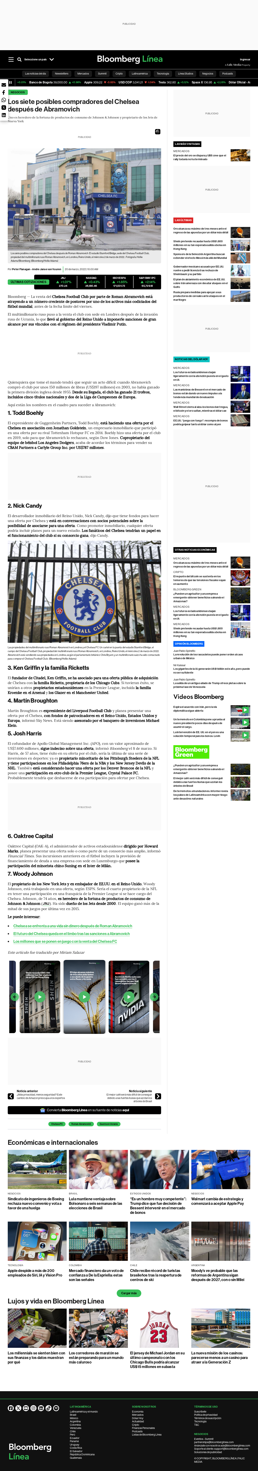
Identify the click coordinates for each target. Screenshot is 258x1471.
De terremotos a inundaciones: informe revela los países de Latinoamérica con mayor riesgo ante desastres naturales (200, 795)
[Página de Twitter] (18, 1408)
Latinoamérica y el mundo (84, 1411)
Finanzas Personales (143, 1427)
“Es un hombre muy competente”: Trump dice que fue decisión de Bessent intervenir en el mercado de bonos (158, 1206)
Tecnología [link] (163, 73)
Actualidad (138, 1421)
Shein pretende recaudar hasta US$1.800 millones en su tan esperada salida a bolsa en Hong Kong (199, 245)
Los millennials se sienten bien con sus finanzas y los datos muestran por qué (36, 1357)
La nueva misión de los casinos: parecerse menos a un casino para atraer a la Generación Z (219, 1357)
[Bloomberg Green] (211, 752)
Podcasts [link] (227, 73)
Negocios (18, 92)
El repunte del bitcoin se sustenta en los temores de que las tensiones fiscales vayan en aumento (199, 580)
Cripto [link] (119, 73)
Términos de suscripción (207, 1418)
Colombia (75, 1424)
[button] (157, 131)
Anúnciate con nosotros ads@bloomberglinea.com (222, 1445)
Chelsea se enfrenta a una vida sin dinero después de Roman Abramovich (72, 926)
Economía (137, 1411)
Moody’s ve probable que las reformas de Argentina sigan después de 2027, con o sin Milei (217, 1275)
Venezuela (75, 1427)
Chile (73, 1431)
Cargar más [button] (129, 1293)
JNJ (46, 903)
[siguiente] (158, 1096)
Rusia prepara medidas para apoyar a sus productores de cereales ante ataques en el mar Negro (199, 296)
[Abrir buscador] (19, 59)
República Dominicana (82, 1454)
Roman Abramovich (81, 1124)
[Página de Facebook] (11, 1408)
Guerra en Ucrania (109, 1124)
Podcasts (137, 1431)
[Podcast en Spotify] (56, 1408)
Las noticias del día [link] (35, 73)
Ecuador (75, 1437)
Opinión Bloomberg (189, 643)
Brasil (73, 1414)
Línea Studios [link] (185, 73)
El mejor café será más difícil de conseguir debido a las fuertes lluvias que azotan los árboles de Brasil (129, 1098)
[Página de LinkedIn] (41, 1408)
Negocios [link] (207, 73)
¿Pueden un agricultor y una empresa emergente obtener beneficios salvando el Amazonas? (198, 597)
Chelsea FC (57, 1124)
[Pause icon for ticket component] (10, 82)
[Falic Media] (227, 65)
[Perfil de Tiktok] (49, 1408)
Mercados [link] (83, 73)
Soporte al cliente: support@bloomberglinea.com (221, 1448)
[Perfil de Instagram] (33, 1408)
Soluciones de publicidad (208, 1452)
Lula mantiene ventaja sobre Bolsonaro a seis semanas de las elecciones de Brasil (95, 1203)
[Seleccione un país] (51, 59)
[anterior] (11, 1096)
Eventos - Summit (203, 1438)
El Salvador (76, 1451)
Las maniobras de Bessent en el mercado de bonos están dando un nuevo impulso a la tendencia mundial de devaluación (199, 393)
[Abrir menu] (11, 59)
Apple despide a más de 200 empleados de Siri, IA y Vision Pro (35, 1272)
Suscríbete (200, 1411)
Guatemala (76, 1457)
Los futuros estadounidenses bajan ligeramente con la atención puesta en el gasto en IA (201, 376)
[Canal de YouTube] (26, 1408)
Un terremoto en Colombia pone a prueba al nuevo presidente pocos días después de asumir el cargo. (199, 723)
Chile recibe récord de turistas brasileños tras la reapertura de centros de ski (156, 1275)
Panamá (74, 1441)
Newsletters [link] (61, 73)
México (74, 1418)
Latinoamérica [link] (140, 73)
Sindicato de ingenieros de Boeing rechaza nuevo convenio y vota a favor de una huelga (36, 1203)
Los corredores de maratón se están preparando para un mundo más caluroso (96, 1357)
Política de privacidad (206, 1414)
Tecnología (200, 1421)
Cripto (135, 1424)
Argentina (75, 1421)
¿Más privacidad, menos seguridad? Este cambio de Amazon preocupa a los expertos (41, 1096)
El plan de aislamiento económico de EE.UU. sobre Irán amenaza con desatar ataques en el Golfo (200, 283)
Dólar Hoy (137, 1418)
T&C (196, 1424)
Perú (72, 1434)
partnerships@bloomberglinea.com (214, 1442)
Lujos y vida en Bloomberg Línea (56, 1301)
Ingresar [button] (245, 59)
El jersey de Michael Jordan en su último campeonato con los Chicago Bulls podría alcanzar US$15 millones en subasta (157, 1360)
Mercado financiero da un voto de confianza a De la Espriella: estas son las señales (96, 1275)
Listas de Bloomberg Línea (146, 1434)
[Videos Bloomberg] (211, 697)
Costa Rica (76, 1447)
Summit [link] (102, 73)
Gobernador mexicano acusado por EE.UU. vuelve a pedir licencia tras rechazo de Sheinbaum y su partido (198, 270)
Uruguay (74, 1444)
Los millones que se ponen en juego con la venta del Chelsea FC (65, 941)
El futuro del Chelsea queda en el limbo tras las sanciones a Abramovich (71, 933)
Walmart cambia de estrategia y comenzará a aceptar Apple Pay (217, 1201)
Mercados (138, 1414)
